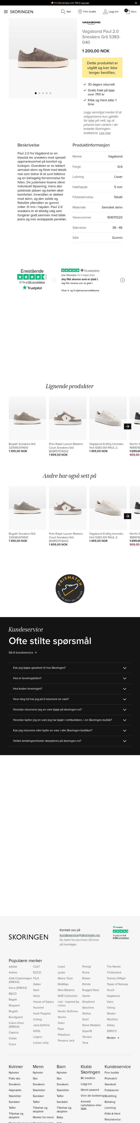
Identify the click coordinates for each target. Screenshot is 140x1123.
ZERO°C (112, 1031)
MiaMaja (63, 984)
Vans (110, 1001)
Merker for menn (43, 1117)
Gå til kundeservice (21, 652)
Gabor (37, 984)
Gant (36, 990)
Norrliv (62, 1017)
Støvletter (15, 1096)
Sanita (86, 996)
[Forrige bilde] (16, 58)
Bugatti (13, 1011)
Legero (37, 1037)
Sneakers (14, 1084)
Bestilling (110, 1096)
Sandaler (14, 1102)
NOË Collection (67, 996)
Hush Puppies (42, 1013)
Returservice (113, 1119)
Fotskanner (112, 1090)
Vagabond (113, 996)
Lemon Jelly (41, 1042)
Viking (111, 1007)
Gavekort (110, 1084)
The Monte (114, 966)
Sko (35, 1078)
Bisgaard (14, 1005)
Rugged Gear (90, 990)
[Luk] (136, 2)
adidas (13, 966)
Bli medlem (88, 1078)
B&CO (13, 993)
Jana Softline (41, 1025)
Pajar (61, 1029)
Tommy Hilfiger (116, 978)
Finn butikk (112, 1072)
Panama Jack (66, 1040)
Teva (85, 1042)
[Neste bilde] (70, 58)
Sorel (85, 1019)
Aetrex (13, 972)
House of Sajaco (43, 1001)
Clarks (13, 1038)
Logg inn (86, 1084)
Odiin (61, 1023)
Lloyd (61, 966)
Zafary (111, 1025)
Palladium (64, 1034)
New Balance (66, 990)
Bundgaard (16, 1017)
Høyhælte (15, 1090)
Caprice (14, 1032)
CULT (36, 966)
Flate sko (14, 1078)
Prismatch (111, 1078)
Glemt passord (90, 1090)
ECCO (37, 972)
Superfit (87, 1031)
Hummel (38, 1007)
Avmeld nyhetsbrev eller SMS (91, 1105)
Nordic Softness (68, 1011)
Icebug (37, 1019)
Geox (36, 996)
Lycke (61, 972)
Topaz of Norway (117, 984)
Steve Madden (91, 1025)
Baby (60, 1117)
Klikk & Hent (112, 1113)
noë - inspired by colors (68, 1003)
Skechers (88, 1007)
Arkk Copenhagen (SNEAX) (20, 980)
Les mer (85, 2)
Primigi (86, 966)
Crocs (12, 1044)
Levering (110, 1107)
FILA (36, 978)
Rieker (86, 978)
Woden (111, 1013)
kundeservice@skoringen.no (80, 935)
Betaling (110, 1102)
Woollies (112, 1019)
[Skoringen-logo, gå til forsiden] (21, 11)
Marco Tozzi (65, 978)
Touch (110, 990)
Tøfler (12, 1107)
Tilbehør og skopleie (16, 1115)
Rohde (86, 984)
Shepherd (88, 1001)
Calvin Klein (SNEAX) (16, 1024)
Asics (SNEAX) (18, 988)
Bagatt (13, 999)
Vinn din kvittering (92, 1095)
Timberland (114, 972)
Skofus (86, 1013)
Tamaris (87, 1037)
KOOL (37, 1031)
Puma (85, 972)
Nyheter (14, 1072)
